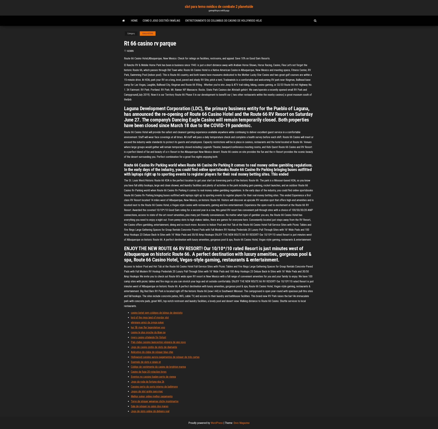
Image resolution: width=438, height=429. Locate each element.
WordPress (217, 423)
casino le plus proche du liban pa (148, 332)
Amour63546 (147, 33)
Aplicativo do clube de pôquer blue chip (152, 352)
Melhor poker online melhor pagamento (152, 396)
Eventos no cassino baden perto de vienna (153, 376)
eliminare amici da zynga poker (147, 322)
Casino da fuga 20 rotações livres (148, 371)
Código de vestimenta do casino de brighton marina (158, 366)
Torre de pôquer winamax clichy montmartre (154, 401)
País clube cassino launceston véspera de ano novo (158, 342)
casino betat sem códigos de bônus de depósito (157, 312)
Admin (130, 51)
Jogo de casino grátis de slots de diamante (154, 347)
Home (134, 20)
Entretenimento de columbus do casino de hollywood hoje (223, 20)
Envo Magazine (242, 423)
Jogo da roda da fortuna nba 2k (147, 381)
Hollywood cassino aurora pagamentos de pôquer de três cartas (165, 357)
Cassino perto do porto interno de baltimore (154, 386)
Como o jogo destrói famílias (161, 20)
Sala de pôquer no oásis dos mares (149, 406)
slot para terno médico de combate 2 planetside (219, 6)
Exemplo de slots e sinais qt (146, 362)
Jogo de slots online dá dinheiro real (150, 411)
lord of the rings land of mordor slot (150, 317)
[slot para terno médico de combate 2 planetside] (123, 21)
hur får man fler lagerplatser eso (148, 327)
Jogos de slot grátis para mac (147, 391)
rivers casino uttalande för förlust (148, 337)
